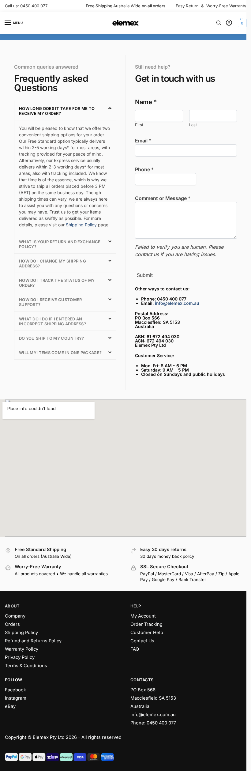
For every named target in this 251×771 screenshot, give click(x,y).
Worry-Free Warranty (226, 5)
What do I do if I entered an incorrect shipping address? (52, 321)
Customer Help (146, 632)
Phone (144, 169)
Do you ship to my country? (51, 338)
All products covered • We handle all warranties (61, 573)
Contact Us (142, 641)
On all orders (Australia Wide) (43, 556)
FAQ (134, 649)
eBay (10, 706)
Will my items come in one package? (60, 352)
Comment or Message (162, 198)
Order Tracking (146, 624)
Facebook (15, 690)
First (139, 125)
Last (193, 125)
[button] (241, 23)
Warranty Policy (21, 649)
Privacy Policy (20, 657)
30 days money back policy (167, 556)
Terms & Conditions (26, 665)
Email (143, 141)
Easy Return (187, 5)
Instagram (15, 698)
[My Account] (229, 23)
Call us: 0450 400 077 (26, 5)
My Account (143, 616)
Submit (145, 275)
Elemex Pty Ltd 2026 (55, 737)
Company (15, 616)
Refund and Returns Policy (33, 641)
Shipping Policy (81, 224)
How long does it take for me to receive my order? (57, 111)
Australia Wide (125, 5)
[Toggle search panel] (219, 23)
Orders (12, 624)
